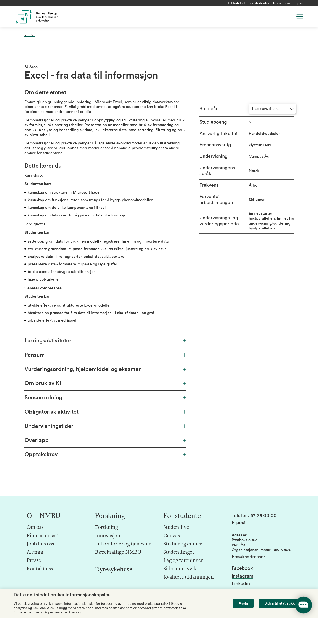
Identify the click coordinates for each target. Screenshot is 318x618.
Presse (34, 560)
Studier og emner (182, 544)
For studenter (259, 3)
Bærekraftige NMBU (118, 552)
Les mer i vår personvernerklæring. (54, 612)
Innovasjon (107, 536)
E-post (239, 522)
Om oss (35, 527)
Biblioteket (236, 3)
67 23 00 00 (263, 515)
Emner (29, 34)
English (299, 3)
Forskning (106, 527)
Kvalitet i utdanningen (188, 577)
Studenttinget (178, 552)
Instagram (242, 576)
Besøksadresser (248, 556)
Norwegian (281, 3)
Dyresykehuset (114, 570)
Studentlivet (177, 527)
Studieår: (209, 108)
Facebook (242, 568)
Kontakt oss (40, 569)
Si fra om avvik (179, 569)
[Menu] (300, 16)
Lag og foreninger (183, 560)
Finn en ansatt (43, 536)
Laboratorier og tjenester (123, 544)
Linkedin (241, 583)
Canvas (171, 536)
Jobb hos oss (40, 544)
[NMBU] (47, 17)
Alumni (35, 552)
